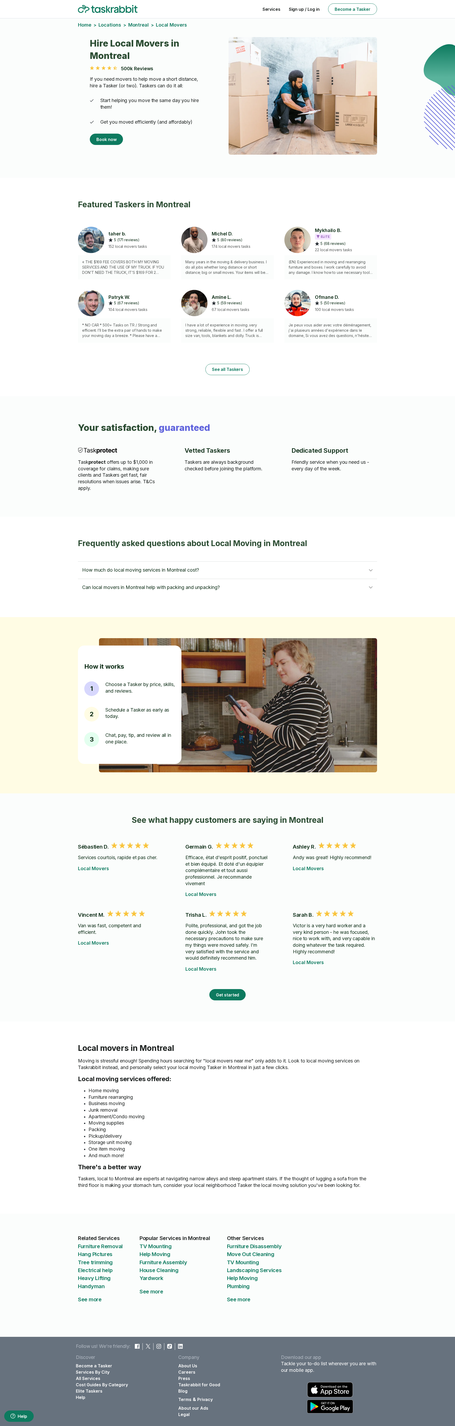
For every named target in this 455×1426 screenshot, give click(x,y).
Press (184, 1378)
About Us (187, 1365)
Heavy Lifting (94, 1278)
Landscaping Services (254, 1270)
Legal (184, 1414)
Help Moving (155, 1254)
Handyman (91, 1286)
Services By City (93, 1372)
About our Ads (193, 1408)
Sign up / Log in (304, 9)
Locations (109, 25)
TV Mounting (156, 1246)
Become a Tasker (352, 9)
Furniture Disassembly (254, 1246)
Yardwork (151, 1278)
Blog (182, 1391)
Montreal (138, 25)
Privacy (205, 1399)
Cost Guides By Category (102, 1384)
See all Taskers (227, 369)
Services (271, 9)
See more (90, 1299)
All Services (88, 1378)
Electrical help (95, 1270)
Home (84, 25)
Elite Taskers (89, 1391)
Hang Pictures (95, 1254)
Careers (186, 1372)
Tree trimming (95, 1262)
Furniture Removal (100, 1246)
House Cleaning (159, 1270)
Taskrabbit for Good (199, 1384)
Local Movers (93, 868)
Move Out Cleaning (250, 1254)
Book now (106, 139)
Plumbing (238, 1286)
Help (22, 1416)
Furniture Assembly (163, 1262)
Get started (227, 994)
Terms (184, 1399)
